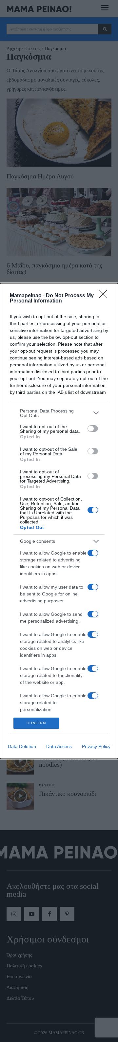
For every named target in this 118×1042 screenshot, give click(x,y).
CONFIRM (36, 723)
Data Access (59, 746)
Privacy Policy (96, 746)
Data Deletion (22, 746)
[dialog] (59, 521)
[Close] (105, 296)
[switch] (93, 428)
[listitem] (59, 413)
